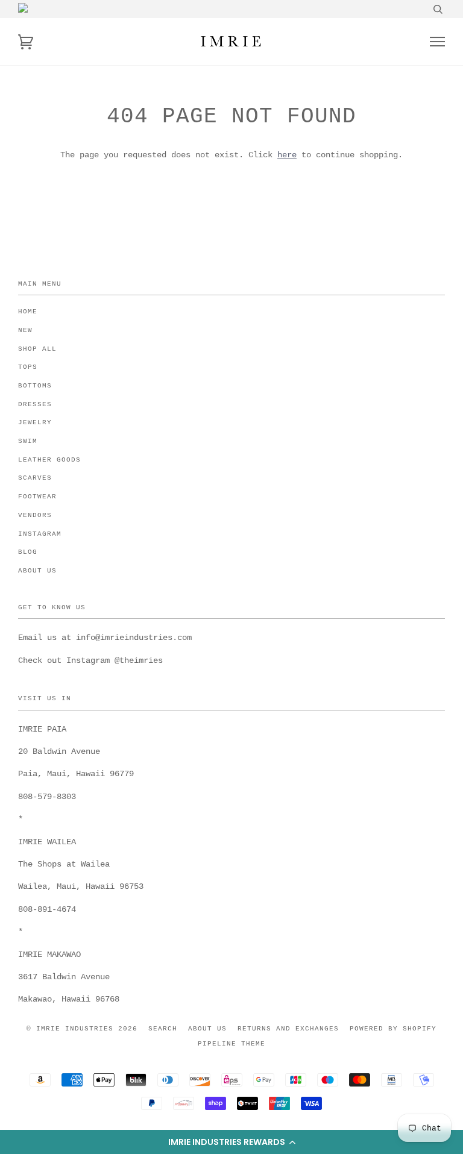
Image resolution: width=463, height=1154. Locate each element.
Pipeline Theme (231, 1043)
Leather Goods (49, 459)
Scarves (35, 477)
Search (162, 1028)
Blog (27, 552)
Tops (27, 367)
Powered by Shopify (393, 1028)
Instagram (39, 534)
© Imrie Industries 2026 (82, 1028)
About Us (37, 570)
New (25, 330)
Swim (27, 441)
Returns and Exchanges (288, 1028)
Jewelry (35, 422)
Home (27, 311)
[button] (231, 1142)
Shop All (37, 349)
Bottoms (35, 385)
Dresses (35, 404)
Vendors (35, 515)
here (287, 155)
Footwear (37, 496)
